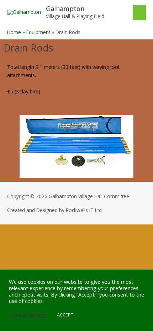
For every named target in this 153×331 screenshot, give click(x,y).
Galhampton (65, 8)
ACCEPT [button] (65, 314)
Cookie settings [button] (29, 315)
